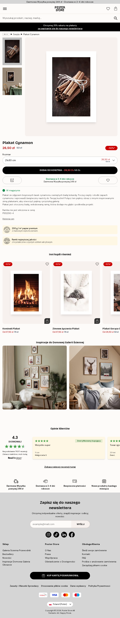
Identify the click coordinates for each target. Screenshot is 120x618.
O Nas (48, 550)
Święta (16, 34)
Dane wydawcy (78, 585)
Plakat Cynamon (31, 34)
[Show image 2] (12, 81)
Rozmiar (6, 154)
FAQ (84, 557)
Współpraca (51, 557)
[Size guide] (12, 180)
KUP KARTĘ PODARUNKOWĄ (62, 575)
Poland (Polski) (60, 604)
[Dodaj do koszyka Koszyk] (47, 321)
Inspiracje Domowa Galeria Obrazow (16, 563)
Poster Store (67, 610)
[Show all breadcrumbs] (5, 34)
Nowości (6, 557)
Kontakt (86, 554)
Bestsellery (8, 554)
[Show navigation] (4, 8)
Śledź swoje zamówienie (94, 550)
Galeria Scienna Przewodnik (16, 550)
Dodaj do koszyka (60, 170)
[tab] (108, 9)
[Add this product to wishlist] (108, 180)
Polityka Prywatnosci (99, 585)
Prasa (48, 554)
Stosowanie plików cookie (54, 585)
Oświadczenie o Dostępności (60, 561)
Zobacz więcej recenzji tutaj (60, 466)
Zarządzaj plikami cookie (94, 565)
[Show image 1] (12, 51)
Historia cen (8, 219)
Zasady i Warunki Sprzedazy (24, 585)
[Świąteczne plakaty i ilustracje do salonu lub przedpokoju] (34, 378)
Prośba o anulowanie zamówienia (99, 561)
